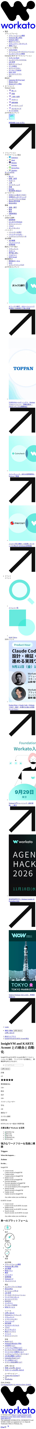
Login (7, 1027)
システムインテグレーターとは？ (17, 1354)
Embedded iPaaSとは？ (12, 1358)
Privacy (14, 1415)
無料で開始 (9, 1030)
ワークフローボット (12, 1297)
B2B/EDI (8, 1301)
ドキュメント (9, 1317)
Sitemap (23, 1416)
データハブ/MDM (11, 1305)
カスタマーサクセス (12, 1325)
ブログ (7, 1327)
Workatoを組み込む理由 (13, 1343)
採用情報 (8, 1277)
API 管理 (8, 1293)
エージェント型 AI (11, 1291)
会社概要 (8, 1268)
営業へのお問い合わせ (13, 1368)
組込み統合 (9, 1289)
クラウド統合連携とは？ (13, 1362)
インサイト (9, 1303)
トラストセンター (11, 1319)
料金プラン (9, 1270)
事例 (6, 1273)
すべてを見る (9, 172)
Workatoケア (9, 1279)
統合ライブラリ (10, 1331)
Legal (10, 1416)
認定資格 (8, 1323)
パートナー (9, 1275)
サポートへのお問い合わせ (14, 1370)
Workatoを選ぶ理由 (11, 1266)
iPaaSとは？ (9, 1341)
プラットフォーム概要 (13, 1264)
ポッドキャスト (10, 1329)
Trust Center (16, 1416)
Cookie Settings (22, 1415)
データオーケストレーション (15, 1295)
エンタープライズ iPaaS (13, 1287)
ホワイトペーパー (11, 1336)
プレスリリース (10, 1281)
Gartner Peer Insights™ (12, 1375)
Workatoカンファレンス (13, 1315)
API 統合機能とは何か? (13, 1356)
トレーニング (9, 1321)
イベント (8, 1333)
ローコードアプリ (11, 1299)
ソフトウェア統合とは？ (13, 1347)
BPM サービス (10, 1307)
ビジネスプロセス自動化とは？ (16, 1350)
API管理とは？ (10, 1345)
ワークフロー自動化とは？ (14, 1352)
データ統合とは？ (11, 1360)
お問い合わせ (18, 1030)
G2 (6, 1377)
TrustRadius (8, 1379)
